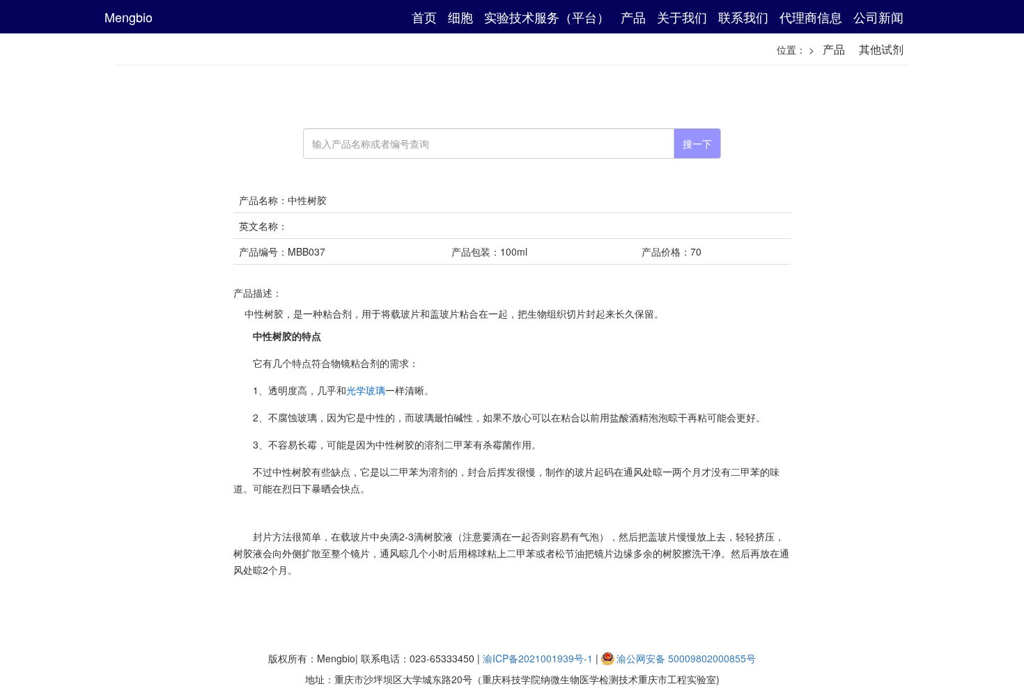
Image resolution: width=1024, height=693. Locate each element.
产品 (633, 17)
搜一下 (697, 143)
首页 (424, 17)
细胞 (460, 17)
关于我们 (682, 17)
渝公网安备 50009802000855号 (686, 658)
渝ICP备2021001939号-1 (538, 658)
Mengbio (128, 17)
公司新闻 (878, 17)
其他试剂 (881, 49)
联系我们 (743, 17)
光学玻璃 (365, 390)
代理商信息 (810, 17)
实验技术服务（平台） (547, 17)
